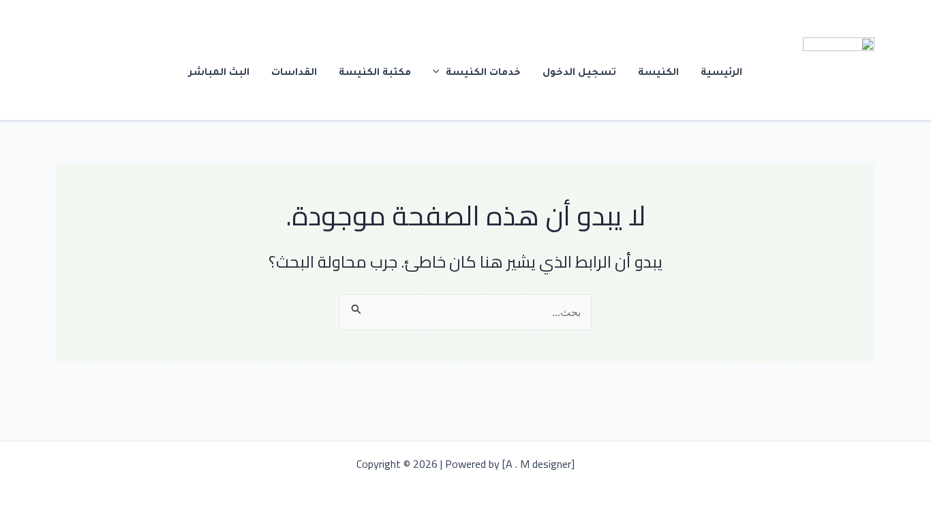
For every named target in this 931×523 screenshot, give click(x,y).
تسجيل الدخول (579, 73)
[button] (439, 73)
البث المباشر (219, 73)
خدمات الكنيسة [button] (483, 73)
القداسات (294, 73)
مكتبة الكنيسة (375, 73)
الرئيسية (721, 73)
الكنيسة (658, 73)
